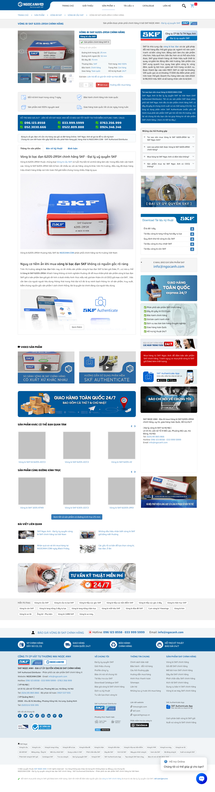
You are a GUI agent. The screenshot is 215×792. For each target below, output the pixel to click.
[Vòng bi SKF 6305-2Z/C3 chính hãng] (77, 491)
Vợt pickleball (148, 703)
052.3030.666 (35, 127)
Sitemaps (134, 682)
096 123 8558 (158, 439)
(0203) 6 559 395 (30, 705)
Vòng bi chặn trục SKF (177, 602)
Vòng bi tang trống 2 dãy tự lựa (52, 608)
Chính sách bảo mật (139, 662)
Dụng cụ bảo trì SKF (75, 752)
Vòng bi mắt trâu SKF (111, 608)
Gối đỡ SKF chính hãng (177, 666)
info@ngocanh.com (168, 266)
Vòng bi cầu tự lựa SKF (64, 602)
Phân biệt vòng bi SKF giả (28, 757)
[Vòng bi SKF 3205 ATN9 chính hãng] (32, 491)
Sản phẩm (107, 5)
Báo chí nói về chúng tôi (106, 674)
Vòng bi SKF (56, 15)
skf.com (136, 710)
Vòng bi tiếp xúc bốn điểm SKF (120, 602)
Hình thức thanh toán (140, 678)
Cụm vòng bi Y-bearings (158, 608)
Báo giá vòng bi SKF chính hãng (109, 686)
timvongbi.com (139, 706)
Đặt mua (103, 84)
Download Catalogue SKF (107, 682)
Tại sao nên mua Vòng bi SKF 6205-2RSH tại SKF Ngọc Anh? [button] (167, 138)
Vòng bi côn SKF (27, 608)
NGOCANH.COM (67, 252)
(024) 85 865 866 (155, 436)
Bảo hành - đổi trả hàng (141, 666)
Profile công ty (101, 670)
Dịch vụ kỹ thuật (102, 690)
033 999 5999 (174, 439)
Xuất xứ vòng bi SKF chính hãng (181, 722)
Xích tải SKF (121, 752)
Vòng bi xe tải (25, 614)
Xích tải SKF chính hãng (177, 682)
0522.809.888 (73, 127)
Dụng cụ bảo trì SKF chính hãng (181, 686)
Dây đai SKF (108, 752)
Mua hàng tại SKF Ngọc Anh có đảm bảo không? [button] (167, 156)
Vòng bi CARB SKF (66, 614)
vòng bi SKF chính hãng (111, 778)
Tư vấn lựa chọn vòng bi (106, 695)
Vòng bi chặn (99, 747)
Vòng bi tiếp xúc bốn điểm (133, 747)
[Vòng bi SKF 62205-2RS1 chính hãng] (122, 491)
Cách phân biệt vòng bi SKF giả (180, 718)
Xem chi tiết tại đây (166, 119)
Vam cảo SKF (155, 752)
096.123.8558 (34, 122)
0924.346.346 (110, 127)
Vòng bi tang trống (52, 747)
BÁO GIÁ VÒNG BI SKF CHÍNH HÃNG (61, 633)
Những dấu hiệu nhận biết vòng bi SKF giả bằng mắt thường (117, 533)
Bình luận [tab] (72, 148)
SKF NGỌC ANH (40, 769)
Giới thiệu (87, 5)
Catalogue (148, 5)
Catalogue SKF (47, 757)
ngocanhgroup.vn (141, 715)
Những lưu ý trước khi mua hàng (145, 690)
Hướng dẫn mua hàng (120, 84)
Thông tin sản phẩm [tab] (30, 148)
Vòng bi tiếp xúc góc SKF (90, 602)
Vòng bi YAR (151, 747)
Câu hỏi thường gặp (139, 670)
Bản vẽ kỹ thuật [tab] (54, 148)
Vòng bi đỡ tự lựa (69, 747)
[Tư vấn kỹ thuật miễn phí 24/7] (77, 578)
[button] (184, 6)
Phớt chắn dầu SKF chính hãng (180, 678)
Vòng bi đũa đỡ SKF (134, 608)
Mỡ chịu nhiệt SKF (57, 752)
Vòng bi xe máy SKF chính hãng (181, 690)
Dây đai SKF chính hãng (177, 674)
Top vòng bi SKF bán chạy (134, 757)
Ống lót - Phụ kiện (44, 614)
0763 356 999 (65, 680)
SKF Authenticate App (113, 757)
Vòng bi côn (36, 747)
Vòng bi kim (179, 608)
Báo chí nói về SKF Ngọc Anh (158, 757)
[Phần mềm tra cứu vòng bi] (139, 724)
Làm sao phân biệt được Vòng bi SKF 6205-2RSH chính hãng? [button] (167, 148)
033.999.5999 (73, 122)
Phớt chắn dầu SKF (93, 752)
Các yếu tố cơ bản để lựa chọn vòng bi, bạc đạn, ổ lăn (116, 547)
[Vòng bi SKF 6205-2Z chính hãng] (122, 445)
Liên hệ (167, 5)
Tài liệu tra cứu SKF (104, 678)
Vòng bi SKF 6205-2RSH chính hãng (41, 24)
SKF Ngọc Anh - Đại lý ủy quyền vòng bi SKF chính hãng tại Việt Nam (55, 533)
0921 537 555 (64, 692)
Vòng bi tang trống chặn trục (84, 608)
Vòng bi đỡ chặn (114, 747)
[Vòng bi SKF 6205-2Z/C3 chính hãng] (77, 445)
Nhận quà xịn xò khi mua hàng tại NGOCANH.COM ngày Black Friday (53, 547)
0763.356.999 (111, 122)
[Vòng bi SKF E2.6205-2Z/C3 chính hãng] (32, 445)
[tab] (168, 138)
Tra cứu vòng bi (62, 757)
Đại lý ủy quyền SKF (104, 662)
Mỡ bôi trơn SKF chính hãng (179, 670)
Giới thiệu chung (102, 666)
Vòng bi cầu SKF (76, 15)
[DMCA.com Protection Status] (102, 729)
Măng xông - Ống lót (38, 752)
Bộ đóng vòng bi (170, 752)
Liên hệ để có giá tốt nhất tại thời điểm (105, 76)
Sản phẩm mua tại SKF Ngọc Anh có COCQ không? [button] (167, 165)
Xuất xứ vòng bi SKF (187, 752)
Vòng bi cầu (23, 747)
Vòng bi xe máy (86, 614)
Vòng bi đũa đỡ (84, 747)
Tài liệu (128, 5)
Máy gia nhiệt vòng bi (138, 752)
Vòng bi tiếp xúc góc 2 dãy (150, 602)
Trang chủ (68, 5)
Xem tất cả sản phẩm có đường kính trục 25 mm (76, 517)
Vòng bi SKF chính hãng (177, 662)
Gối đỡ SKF (23, 752)
